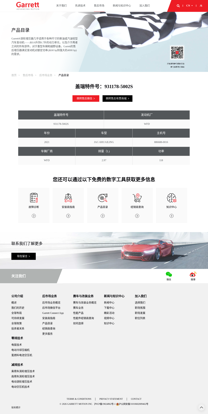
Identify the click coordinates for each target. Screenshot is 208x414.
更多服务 (47, 333)
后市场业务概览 (51, 302)
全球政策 (16, 323)
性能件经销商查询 (83, 318)
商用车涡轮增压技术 (23, 376)
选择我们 (140, 302)
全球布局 (16, 313)
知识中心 (109, 323)
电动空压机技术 (20, 386)
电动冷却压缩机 (20, 350)
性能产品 (78, 313)
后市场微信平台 (51, 307)
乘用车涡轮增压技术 (23, 371)
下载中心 (109, 307)
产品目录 (63, 75)
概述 (14, 302)
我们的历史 (17, 307)
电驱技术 (16, 344)
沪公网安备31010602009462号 (133, 404)
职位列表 (140, 318)
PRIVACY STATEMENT (111, 399)
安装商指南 (48, 318)
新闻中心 (109, 302)
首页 (14, 75)
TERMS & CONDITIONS (79, 399)
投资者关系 (17, 328)
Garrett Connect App (53, 313)
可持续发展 (17, 318)
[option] (34, 205)
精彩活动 (109, 313)
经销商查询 (48, 328)
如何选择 (78, 323)
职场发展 (140, 313)
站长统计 (15, 407)
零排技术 (17, 338)
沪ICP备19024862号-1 (105, 404)
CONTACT (136, 399)
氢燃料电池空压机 (21, 355)
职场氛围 (140, 307)
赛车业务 (78, 307)
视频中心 (109, 318)
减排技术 (17, 364)
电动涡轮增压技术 (21, 381)
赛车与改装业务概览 (85, 302)
